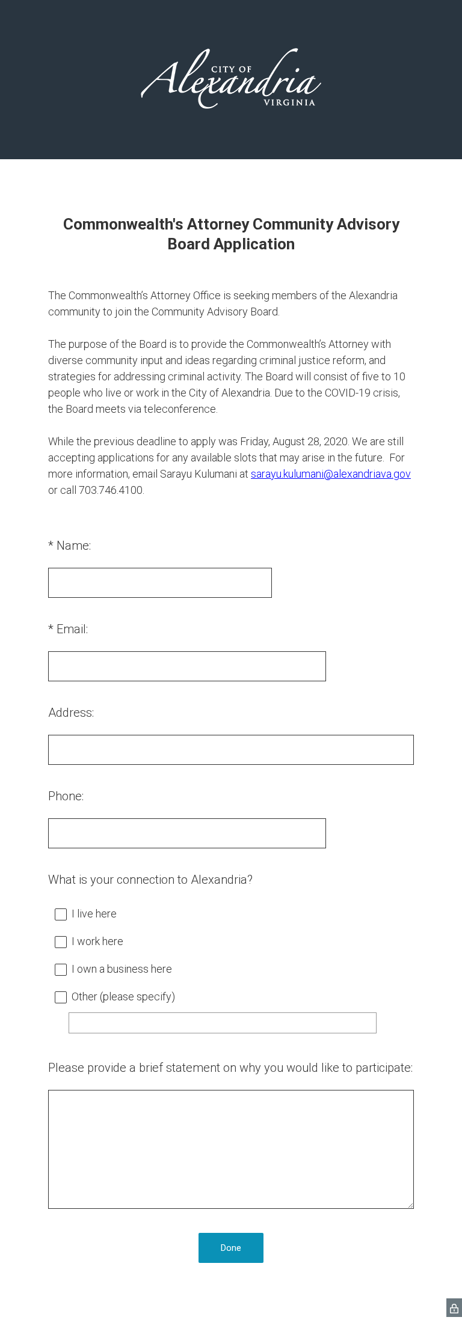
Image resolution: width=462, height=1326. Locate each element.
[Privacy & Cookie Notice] (454, 1307)
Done (231, 1247)
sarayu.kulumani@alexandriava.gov (331, 473)
